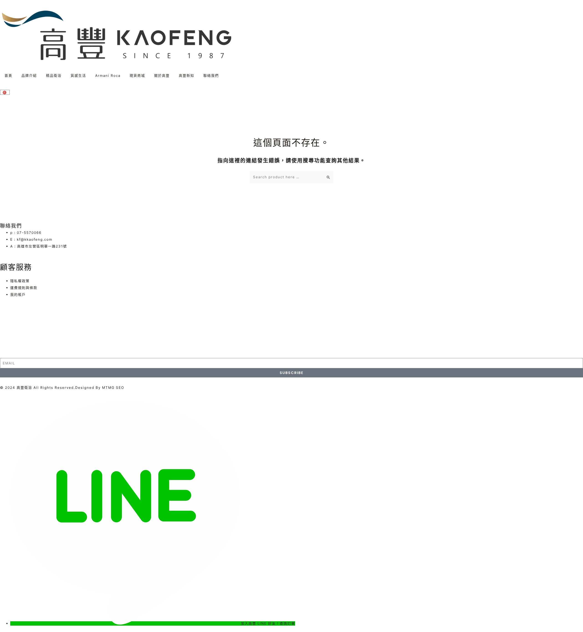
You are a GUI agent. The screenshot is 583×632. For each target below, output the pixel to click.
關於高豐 (162, 75)
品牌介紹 (29, 75)
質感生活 (78, 75)
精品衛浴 (53, 75)
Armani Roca (107, 75)
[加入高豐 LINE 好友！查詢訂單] (125, 623)
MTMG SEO (113, 387)
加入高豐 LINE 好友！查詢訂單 (268, 623)
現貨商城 (137, 75)
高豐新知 (186, 75)
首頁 (8, 75)
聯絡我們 (211, 75)
